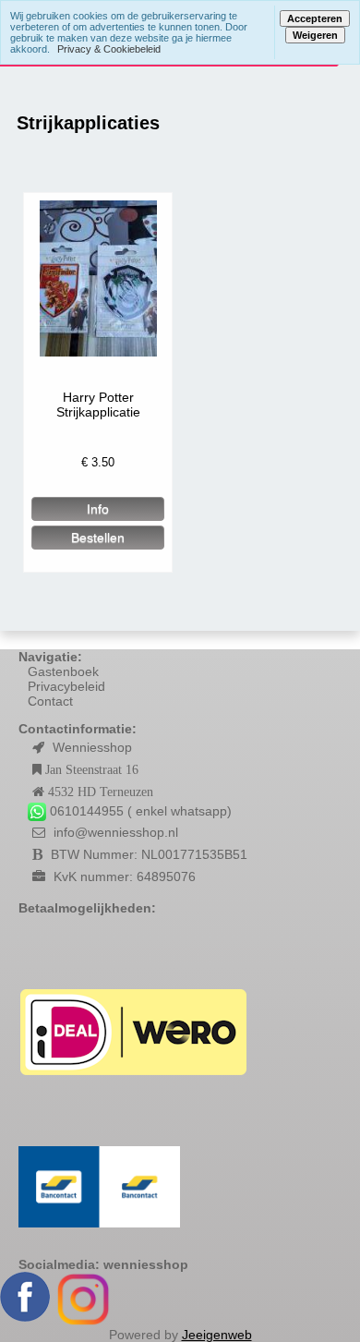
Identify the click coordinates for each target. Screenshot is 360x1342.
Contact (50, 701)
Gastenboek (63, 671)
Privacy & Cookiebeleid (109, 48)
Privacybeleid (66, 686)
